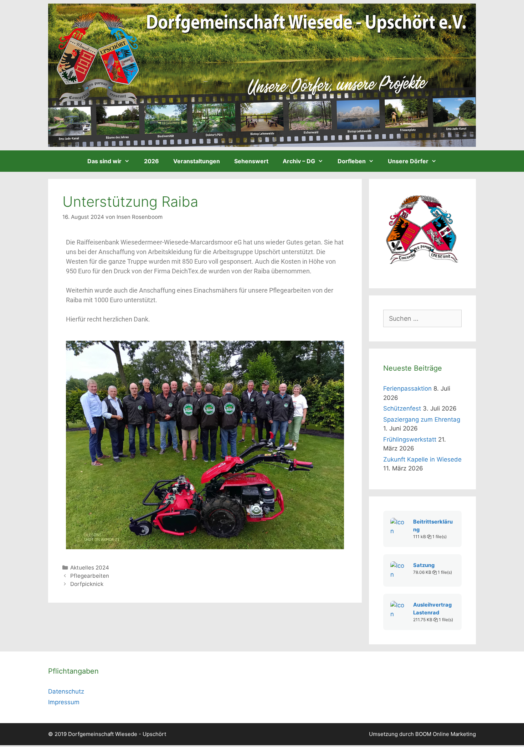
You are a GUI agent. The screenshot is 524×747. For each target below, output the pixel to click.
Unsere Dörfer (408, 161)
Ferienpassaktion (407, 388)
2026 (151, 161)
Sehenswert (251, 161)
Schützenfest (402, 408)
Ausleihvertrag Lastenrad (432, 609)
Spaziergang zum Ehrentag (421, 419)
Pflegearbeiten (89, 575)
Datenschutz (66, 691)
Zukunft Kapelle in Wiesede (422, 459)
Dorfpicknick (86, 584)
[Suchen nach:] (422, 318)
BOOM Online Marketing (445, 734)
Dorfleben (352, 161)
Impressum (63, 702)
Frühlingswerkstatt (409, 439)
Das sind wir (104, 161)
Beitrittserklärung (433, 526)
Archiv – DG (299, 161)
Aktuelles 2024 (89, 567)
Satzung (424, 565)
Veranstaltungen (196, 161)
